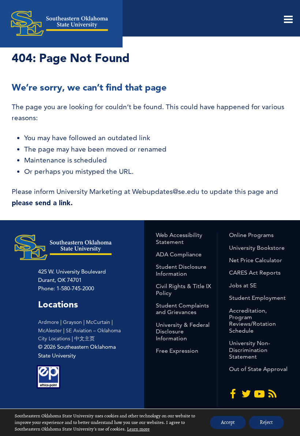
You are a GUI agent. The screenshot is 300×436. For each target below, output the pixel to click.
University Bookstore (257, 247)
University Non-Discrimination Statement (249, 350)
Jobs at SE (242, 285)
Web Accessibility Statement (179, 238)
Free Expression (177, 350)
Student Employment (257, 297)
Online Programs (251, 235)
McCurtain (98, 322)
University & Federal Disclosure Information (183, 331)
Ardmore (48, 322)
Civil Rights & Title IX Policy (183, 289)
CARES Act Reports (255, 272)
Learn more (138, 429)
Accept (228, 422)
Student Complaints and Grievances (182, 308)
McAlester (50, 330)
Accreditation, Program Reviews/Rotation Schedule (252, 320)
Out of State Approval (258, 369)
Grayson (72, 322)
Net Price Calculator (255, 260)
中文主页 (84, 338)
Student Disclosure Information (181, 270)
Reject (266, 422)
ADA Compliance (179, 254)
